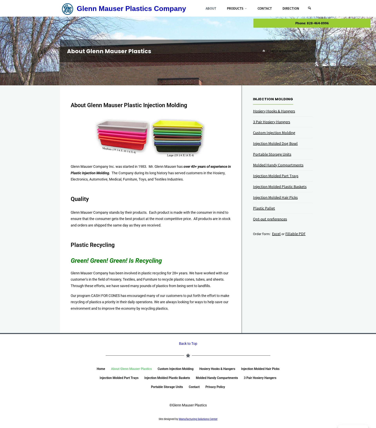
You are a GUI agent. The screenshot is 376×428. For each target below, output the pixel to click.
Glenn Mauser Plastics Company (131, 9)
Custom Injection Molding (274, 132)
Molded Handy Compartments (278, 164)
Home (101, 369)
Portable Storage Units (272, 154)
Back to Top (188, 343)
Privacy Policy (215, 387)
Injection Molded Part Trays (275, 175)
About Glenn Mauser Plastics (131, 369)
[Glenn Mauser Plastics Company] (67, 8)
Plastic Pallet (264, 208)
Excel (276, 233)
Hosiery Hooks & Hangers (274, 111)
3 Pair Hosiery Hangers (271, 121)
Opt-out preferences (270, 218)
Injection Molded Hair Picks (275, 197)
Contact (194, 387)
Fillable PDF (295, 233)
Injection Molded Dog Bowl (275, 143)
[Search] (309, 8)
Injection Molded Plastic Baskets (279, 186)
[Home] (264, 51)
